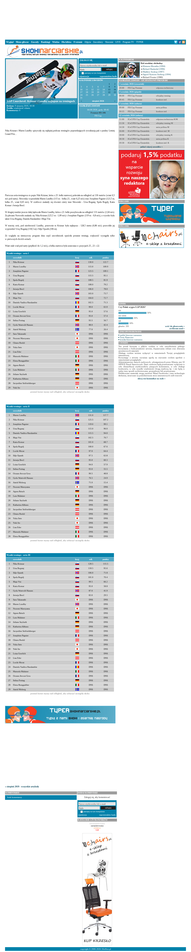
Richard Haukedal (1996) (154, 69)
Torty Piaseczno (127, 337)
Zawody (35, 42)
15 (109, 90)
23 (115, 92)
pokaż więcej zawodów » (151, 147)
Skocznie (109, 42)
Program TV (128, 42)
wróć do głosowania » (175, 326)
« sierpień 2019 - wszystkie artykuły (22, 786)
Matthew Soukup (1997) (153, 72)
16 (115, 90)
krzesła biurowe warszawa (131, 340)
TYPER (139, 42)
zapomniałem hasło (108, 76)
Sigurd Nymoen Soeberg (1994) (157, 74)
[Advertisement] (95, 19)
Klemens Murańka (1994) (154, 66)
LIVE (117, 42)
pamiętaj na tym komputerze (95, 73)
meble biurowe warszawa (131, 335)
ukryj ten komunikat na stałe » (151, 378)
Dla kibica (66, 42)
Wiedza (55, 42)
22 (109, 92)
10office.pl (106, 949)
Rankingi (45, 42)
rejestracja (84, 76)
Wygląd (10, 42)
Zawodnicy (98, 42)
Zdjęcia (87, 42)
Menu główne (22, 42)
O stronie (77, 42)
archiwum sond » (177, 328)
